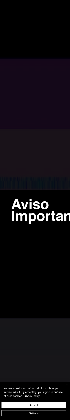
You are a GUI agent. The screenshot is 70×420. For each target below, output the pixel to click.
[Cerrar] (64, 387)
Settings (34, 413)
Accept (34, 405)
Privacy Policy (32, 396)
